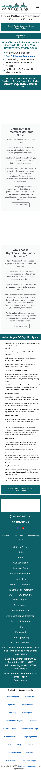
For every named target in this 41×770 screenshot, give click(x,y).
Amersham (29, 696)
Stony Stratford (14, 753)
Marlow (30, 745)
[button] (37, 6)
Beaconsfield (27, 704)
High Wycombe (30, 737)
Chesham (33, 720)
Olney (19, 745)
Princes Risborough (29, 729)
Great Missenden (11, 737)
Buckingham (27, 712)
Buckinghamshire (26, 690)
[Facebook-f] (18, 528)
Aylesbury (12, 704)
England (11, 690)
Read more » (20, 654)
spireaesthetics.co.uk (28, 766)
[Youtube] (23, 528)
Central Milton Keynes (14, 720)
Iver (9, 745)
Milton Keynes (13, 696)
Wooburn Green (29, 761)
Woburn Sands (11, 761)
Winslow (29, 753)
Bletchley (12, 712)
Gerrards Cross (9, 729)
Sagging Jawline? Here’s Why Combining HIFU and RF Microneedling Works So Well (20, 662)
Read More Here (20, 205)
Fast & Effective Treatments (20, 56)
